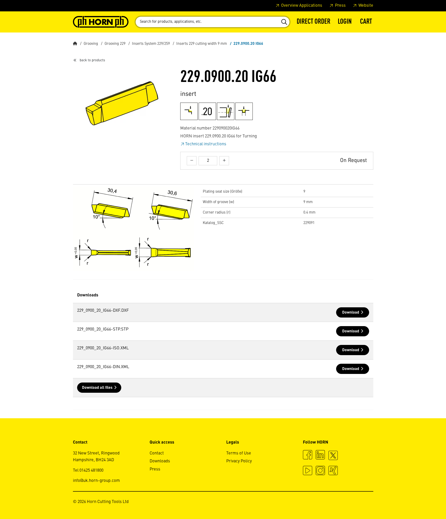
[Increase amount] (224, 160)
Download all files (97, 388)
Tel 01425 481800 (88, 470)
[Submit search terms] (284, 22)
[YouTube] (307, 471)
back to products (92, 60)
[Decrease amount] (192, 160)
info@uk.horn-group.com (96, 481)
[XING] (333, 471)
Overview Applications (301, 5)
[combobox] (212, 22)
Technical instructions (205, 144)
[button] (345, 22)
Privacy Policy (239, 461)
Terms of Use (238, 453)
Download (350, 313)
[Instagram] (320, 471)
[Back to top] (425, 503)
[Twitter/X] (333, 457)
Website (365, 5)
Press (340, 5)
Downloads (160, 461)
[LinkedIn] (320, 455)
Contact (157, 453)
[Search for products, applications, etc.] (284, 22)
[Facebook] (307, 455)
